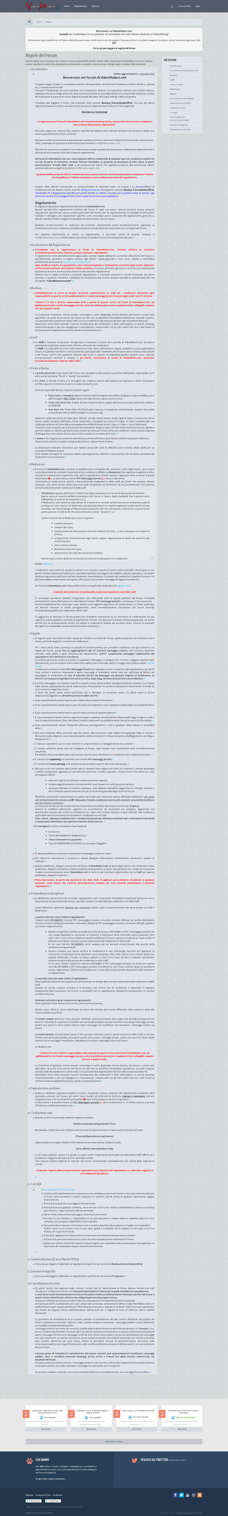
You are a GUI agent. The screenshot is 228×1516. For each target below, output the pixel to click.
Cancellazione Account (180, 129)
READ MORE (46, 1429)
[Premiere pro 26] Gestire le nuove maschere (184, 1412)
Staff (172, 79)
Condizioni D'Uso (43, 1495)
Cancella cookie (166, 1512)
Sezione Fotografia (179, 124)
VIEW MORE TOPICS (114, 1441)
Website (95, 6)
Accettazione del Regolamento (184, 70)
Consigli (173, 112)
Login (197, 6)
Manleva (173, 75)
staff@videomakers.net (108, 143)
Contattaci (57, 1495)
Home (67, 6)
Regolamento (80, 6)
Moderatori (175, 89)
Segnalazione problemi (180, 103)
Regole (173, 93)
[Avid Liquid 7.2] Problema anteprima (138, 1411)
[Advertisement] (114, 1389)
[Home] (29, 22)
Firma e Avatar (176, 84)
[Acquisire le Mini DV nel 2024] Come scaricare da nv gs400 (47, 1412)
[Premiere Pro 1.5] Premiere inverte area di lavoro (92, 1412)
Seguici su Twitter (164, 1460)
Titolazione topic (177, 107)
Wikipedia (47, 563)
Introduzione (176, 65)
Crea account (184, 6)
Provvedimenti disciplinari (182, 98)
